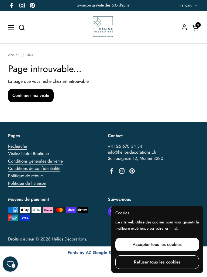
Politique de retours (25, 176)
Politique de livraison (27, 183)
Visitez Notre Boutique (28, 153)
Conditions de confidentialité (34, 168)
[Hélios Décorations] (103, 27)
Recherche (17, 146)
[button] (21, 27)
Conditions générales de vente (35, 161)
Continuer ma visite (30, 95)
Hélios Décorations (69, 239)
